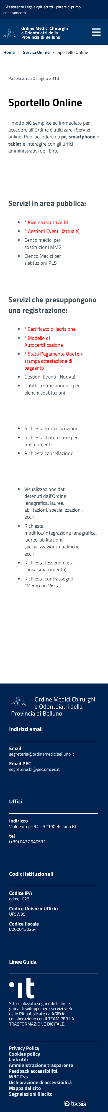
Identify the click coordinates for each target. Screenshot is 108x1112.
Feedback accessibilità (33, 1071)
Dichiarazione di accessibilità (40, 1082)
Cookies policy (24, 1054)
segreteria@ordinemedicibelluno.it (41, 754)
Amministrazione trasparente (41, 1065)
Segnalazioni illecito (31, 1094)
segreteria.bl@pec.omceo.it (34, 769)
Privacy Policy (24, 1048)
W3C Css (18, 1076)
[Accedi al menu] (96, 32)
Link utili (18, 1059)
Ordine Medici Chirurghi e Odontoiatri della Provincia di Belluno (44, 32)
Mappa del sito (25, 1088)
